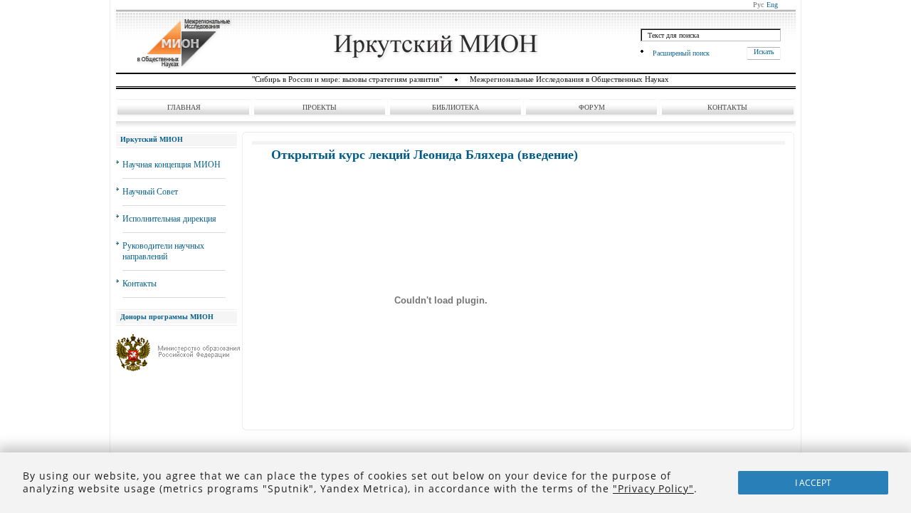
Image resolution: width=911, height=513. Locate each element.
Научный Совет (150, 192)
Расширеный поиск (681, 52)
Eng (772, 5)
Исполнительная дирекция (169, 219)
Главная (184, 107)
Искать (764, 52)
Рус (758, 5)
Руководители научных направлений (163, 251)
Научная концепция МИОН (171, 165)
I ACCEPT (813, 483)
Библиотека (455, 107)
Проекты (319, 107)
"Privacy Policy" (653, 488)
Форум (592, 107)
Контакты (727, 107)
